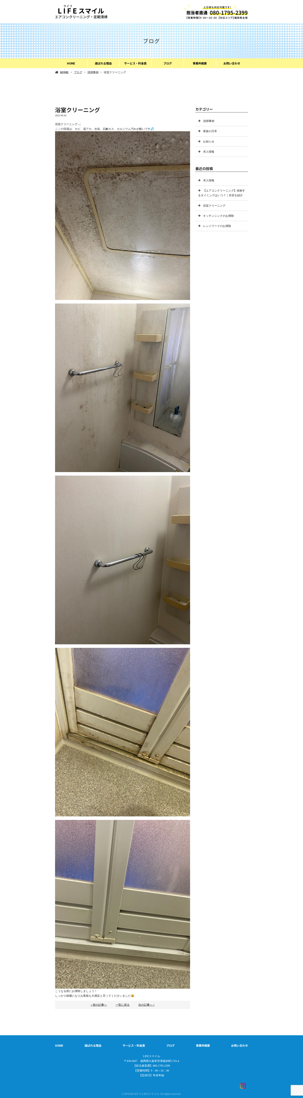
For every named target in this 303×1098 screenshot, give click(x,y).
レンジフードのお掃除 (217, 225)
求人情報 (208, 151)
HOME (71, 63)
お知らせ (208, 141)
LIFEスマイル (151, 1056)
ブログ (167, 63)
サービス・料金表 (135, 63)
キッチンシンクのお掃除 (218, 215)
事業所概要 (200, 63)
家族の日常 (210, 131)
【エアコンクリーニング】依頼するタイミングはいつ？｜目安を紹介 (221, 193)
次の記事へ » (146, 1004)
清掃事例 (93, 72)
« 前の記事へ (99, 1004)
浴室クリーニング (214, 205)
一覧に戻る (123, 1004)
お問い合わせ (231, 63)
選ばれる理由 (103, 63)
